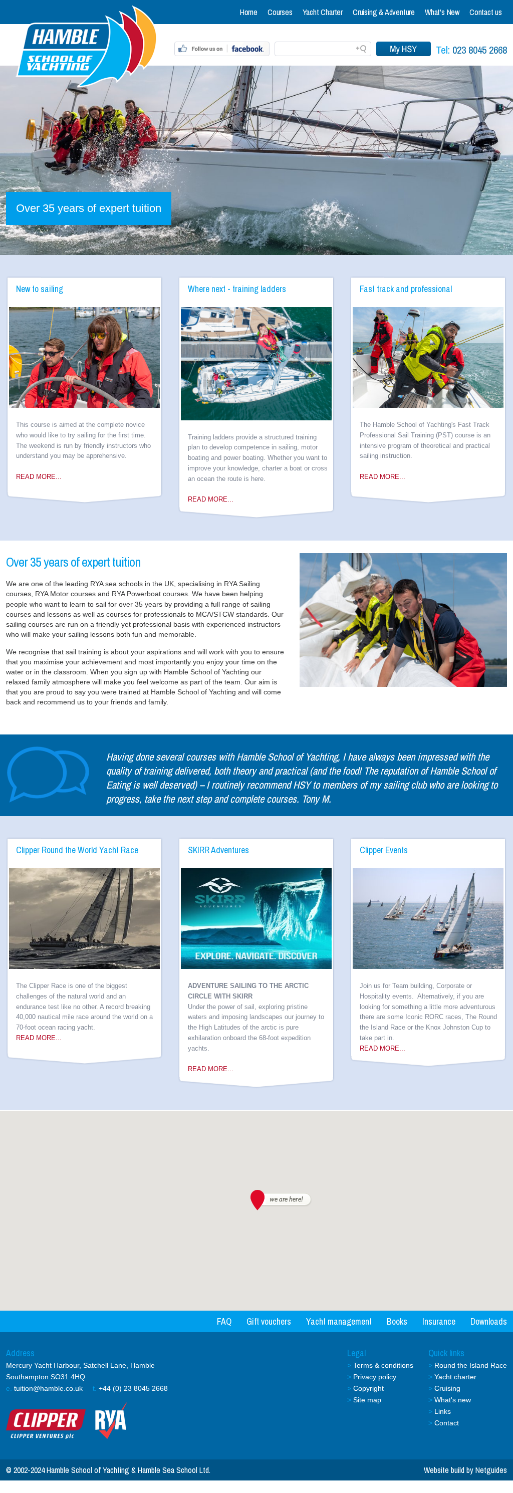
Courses (280, 12)
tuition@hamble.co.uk (48, 1388)
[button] (279, 1200)
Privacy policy (374, 1377)
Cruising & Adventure (384, 12)
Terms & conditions (383, 1365)
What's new (452, 1400)
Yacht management (339, 1321)
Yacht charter (455, 1377)
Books (397, 1321)
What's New (442, 12)
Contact (446, 1423)
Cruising (447, 1388)
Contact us (485, 12)
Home (249, 12)
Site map (367, 1400)
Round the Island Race (470, 1365)
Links (442, 1411)
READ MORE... (39, 476)
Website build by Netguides (465, 1469)
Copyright (368, 1388)
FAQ (224, 1321)
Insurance (438, 1321)
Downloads (488, 1321)
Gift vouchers (268, 1321)
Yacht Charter (323, 12)
